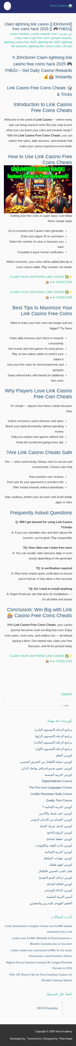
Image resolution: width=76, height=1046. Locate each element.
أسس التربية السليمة (59, 896)
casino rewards (40, 33)
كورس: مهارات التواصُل (57, 858)
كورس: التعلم (64, 755)
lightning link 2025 (49, 42)
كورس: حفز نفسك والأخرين (55, 813)
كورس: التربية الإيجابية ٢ (57, 806)
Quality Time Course (59, 800)
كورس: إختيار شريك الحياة (56, 826)
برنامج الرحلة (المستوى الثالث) (53, 742)
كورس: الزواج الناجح (59, 832)
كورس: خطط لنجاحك (59, 839)
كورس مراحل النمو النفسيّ (55, 877)
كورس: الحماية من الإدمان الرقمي (51, 819)
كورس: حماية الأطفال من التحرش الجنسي (46, 761)
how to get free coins (36, 38)
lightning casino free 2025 (20, 42)
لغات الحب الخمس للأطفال (55, 871)
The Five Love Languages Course (50, 787)
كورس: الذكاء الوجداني (58, 890)
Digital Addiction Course (57, 781)
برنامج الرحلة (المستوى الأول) (54, 749)
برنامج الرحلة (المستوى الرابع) (53, 736)
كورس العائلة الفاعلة (59, 884)
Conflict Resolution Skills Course (51, 794)
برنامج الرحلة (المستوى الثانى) (53, 729)
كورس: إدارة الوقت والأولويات (53, 845)
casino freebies (19, 33)
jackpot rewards (61, 38)
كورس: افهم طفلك (60, 864)
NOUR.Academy (47, 1008)
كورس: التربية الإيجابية (58, 852)
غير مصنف (65, 33)
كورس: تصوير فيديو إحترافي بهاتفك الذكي (46, 768)
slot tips (67, 46)
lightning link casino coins (45, 46)
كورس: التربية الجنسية (58, 774)
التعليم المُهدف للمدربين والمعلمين (51, 903)
